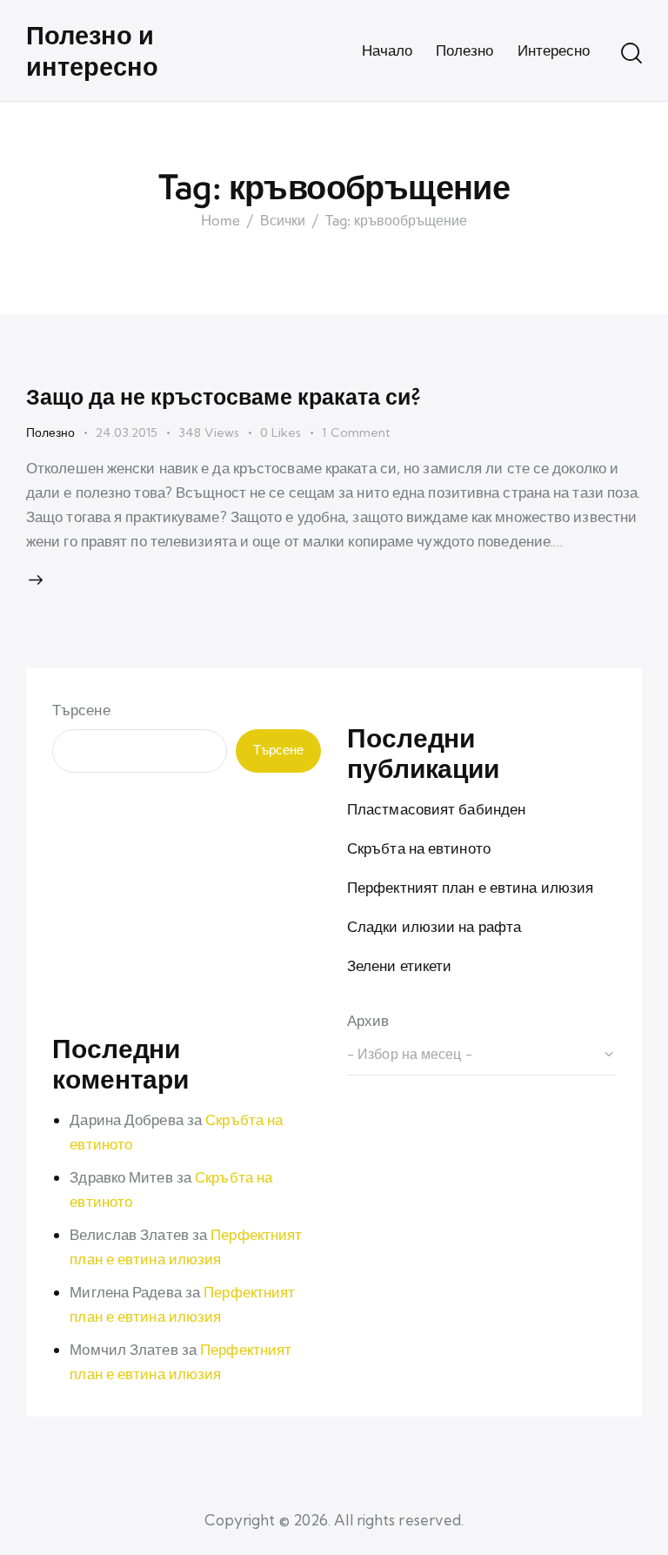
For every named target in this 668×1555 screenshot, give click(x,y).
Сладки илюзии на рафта (434, 926)
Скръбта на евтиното (419, 848)
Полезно (50, 432)
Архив (368, 1020)
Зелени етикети (399, 965)
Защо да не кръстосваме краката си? (223, 396)
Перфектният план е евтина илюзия (470, 887)
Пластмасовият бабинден (436, 809)
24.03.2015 (126, 432)
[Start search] (631, 53)
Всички (282, 221)
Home (220, 221)
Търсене (81, 709)
